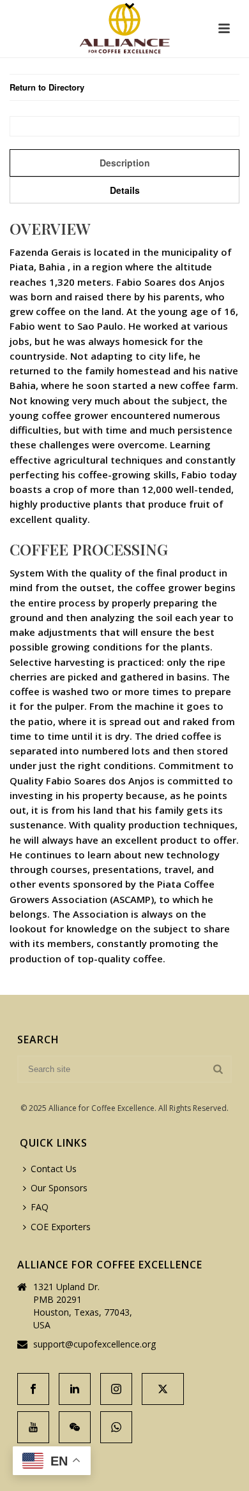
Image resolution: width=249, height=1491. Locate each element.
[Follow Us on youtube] (33, 1427)
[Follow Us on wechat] (75, 1427)
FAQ (40, 1207)
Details (125, 190)
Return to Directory (47, 87)
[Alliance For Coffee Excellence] (124, 28)
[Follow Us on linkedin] (75, 1389)
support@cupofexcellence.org (94, 1344)
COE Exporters (61, 1227)
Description (125, 162)
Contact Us (54, 1169)
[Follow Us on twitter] (163, 1389)
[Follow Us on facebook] (33, 1389)
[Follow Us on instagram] (116, 1389)
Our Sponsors (59, 1188)
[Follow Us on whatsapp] (116, 1427)
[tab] (124, 162)
